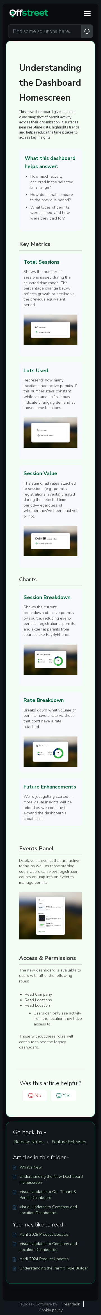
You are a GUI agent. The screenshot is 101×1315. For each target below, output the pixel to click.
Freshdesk (71, 1304)
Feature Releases (69, 1142)
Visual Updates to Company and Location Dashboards (48, 1209)
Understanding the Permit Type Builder (54, 1268)
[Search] (87, 31)
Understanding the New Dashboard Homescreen (51, 1179)
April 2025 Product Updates (44, 1234)
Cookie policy (51, 1310)
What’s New (31, 1167)
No (38, 1095)
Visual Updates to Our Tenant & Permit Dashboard (48, 1194)
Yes (66, 1095)
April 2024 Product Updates (44, 1259)
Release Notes (28, 1142)
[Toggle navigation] (87, 13)
